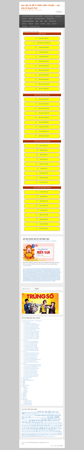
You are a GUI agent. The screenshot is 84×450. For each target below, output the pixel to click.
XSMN (41, 21)
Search (36, 288)
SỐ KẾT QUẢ (24, 26)
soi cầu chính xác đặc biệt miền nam (30, 358)
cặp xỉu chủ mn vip (43, 164)
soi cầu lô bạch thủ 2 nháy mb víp (30, 323)
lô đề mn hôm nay (31, 280)
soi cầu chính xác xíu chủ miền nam (30, 355)
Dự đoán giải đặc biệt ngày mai (29, 415)
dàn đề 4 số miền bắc (44, 70)
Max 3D (25, 389)
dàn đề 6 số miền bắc (44, 75)
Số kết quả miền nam (28, 402)
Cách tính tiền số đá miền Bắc (32, 275)
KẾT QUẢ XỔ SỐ (52, 21)
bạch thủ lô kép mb (43, 52)
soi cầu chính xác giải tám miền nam (30, 356)
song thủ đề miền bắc (44, 65)
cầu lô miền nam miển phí (55, 277)
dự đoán (50, 414)
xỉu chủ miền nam (44, 145)
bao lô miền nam (44, 159)
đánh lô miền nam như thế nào (47, 279)
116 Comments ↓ (54, 240)
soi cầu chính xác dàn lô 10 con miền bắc (31, 337)
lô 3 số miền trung (44, 228)
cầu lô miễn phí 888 (26, 278)
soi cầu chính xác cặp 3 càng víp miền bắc (31, 331)
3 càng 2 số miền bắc (44, 126)
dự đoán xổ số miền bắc (39, 420)
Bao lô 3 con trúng (56, 270)
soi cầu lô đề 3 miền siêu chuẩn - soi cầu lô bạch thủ (40, 240)
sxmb (58, 431)
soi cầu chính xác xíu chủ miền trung (30, 367)
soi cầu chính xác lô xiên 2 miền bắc (30, 346)
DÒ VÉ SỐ (43, 23)
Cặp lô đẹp (50, 275)
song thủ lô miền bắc (44, 47)
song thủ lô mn (43, 168)
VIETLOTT (24, 23)
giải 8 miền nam (43, 154)
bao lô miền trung (44, 205)
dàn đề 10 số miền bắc (44, 84)
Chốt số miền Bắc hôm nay (40, 413)
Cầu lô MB (32, 277)
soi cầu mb (38, 430)
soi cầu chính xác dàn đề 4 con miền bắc (31, 332)
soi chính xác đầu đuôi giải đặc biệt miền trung (32, 365)
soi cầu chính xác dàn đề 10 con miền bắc (31, 336)
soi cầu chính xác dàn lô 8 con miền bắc (31, 350)
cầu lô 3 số (56, 276)
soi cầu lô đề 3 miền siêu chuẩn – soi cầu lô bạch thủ (40, 6)
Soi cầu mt (31, 18)
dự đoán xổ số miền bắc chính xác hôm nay (41, 421)
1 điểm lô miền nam (36, 268)
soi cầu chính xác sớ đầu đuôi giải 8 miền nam (32, 359)
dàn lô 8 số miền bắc (44, 103)
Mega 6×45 (26, 387)
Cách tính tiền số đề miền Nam (43, 275)
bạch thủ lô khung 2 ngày (34, 26)
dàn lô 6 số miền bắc (44, 99)
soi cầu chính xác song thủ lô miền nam (31, 354)
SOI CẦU (37, 23)
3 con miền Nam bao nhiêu (29, 269)
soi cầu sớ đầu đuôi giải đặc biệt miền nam (31, 353)
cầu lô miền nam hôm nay (46, 277)
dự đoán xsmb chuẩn (28, 419)
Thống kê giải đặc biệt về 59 (46, 433)
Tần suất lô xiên (54, 433)
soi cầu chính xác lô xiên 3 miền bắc (30, 345)
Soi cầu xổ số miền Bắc (33, 431)
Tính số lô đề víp (50, 18)
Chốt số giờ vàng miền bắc (29, 412)
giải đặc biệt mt (43, 196)
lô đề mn (26, 280)
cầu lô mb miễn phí (38, 277)
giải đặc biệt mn (44, 150)
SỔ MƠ (48, 23)
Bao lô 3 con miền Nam (35, 270)
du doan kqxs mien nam (31, 279)
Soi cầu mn (24, 18)
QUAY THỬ (54, 23)
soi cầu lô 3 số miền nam (46, 280)
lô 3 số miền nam (44, 182)
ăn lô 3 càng (37, 269)
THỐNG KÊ (30, 23)
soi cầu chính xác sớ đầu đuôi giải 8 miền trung (32, 364)
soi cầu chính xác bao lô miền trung (30, 373)
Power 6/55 (26, 391)
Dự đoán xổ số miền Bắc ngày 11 (48, 422)
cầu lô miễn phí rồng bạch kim (35, 278)
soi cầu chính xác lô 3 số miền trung (30, 372)
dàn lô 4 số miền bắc (44, 88)
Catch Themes (60, 445)
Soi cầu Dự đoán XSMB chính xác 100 (42, 428)
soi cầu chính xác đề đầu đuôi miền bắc (31, 349)
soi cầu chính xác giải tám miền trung (30, 371)
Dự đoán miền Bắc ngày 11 (42, 417)
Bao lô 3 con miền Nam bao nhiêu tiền (46, 270)
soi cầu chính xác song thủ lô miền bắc (31, 342)
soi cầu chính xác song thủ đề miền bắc (31, 341)
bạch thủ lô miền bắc (44, 38)
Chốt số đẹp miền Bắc (31, 414)
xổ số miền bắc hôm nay (34, 436)
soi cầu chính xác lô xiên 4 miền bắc (30, 344)
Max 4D (25, 390)
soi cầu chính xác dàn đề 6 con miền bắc (31, 333)
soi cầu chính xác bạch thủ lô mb (30, 329)
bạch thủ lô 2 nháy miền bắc (43, 42)
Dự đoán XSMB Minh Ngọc (51, 419)
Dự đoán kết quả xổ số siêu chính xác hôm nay (41, 416)
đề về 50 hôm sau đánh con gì (48, 436)
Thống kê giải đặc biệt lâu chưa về (35, 433)
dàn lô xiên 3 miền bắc (44, 113)
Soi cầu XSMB (49, 430)
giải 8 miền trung (44, 201)
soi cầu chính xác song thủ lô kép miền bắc (32, 324)
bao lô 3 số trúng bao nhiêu (51, 272)
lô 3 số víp (54, 279)
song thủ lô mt (44, 210)
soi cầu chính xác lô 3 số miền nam (36, 239)
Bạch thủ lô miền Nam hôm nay (44, 269)
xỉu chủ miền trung (43, 191)
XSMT (46, 21)
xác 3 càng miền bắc (44, 122)
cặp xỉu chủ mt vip (44, 214)
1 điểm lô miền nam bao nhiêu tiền (46, 268)
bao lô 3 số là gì (43, 272)
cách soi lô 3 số (47, 274)
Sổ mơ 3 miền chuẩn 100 (40, 18)
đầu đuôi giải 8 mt (44, 219)
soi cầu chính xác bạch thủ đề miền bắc (31, 327)
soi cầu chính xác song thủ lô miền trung (31, 368)
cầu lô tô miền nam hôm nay (46, 278)
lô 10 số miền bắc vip (44, 131)
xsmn (53, 434)
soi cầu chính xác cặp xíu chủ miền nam (31, 362)
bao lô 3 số (39, 272)
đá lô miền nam (38, 279)
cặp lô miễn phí (43, 276)
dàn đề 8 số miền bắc (44, 79)
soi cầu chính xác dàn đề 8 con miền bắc (31, 334)
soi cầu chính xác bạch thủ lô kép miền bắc (32, 328)
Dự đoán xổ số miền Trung (40, 425)
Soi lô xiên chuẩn (44, 431)
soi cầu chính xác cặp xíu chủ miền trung (31, 374)
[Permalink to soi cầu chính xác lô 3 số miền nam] (38, 260)
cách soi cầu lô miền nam (28, 274)
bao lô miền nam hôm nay (43, 273)
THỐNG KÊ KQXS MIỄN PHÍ (27, 21)
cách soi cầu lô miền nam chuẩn (39, 274)
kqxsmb (29, 427)
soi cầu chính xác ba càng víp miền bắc (31, 325)
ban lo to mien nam (54, 269)
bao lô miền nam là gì (51, 273)
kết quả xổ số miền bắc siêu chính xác (42, 427)
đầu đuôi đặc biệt (44, 177)
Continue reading (27, 265)
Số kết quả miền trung (28, 403)
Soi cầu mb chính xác (49, 16)
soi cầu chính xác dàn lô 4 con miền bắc (31, 338)
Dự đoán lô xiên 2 (34, 417)
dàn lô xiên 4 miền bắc (44, 117)
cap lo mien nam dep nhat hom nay (34, 276)
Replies (53, 280)
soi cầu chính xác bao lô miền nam (30, 360)
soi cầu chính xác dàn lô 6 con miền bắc (31, 347)
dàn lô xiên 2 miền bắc (44, 108)
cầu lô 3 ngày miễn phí (50, 276)
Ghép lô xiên (52, 425)
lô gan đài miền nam (38, 280)
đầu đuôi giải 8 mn (44, 173)
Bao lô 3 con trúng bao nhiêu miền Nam (30, 272)
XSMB (36, 21)
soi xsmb (52, 431)
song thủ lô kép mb (43, 56)
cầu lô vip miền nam (54, 278)
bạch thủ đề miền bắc (44, 61)
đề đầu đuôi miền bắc (44, 136)
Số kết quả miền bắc (27, 400)
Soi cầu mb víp (58, 16)
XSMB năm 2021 (46, 434)
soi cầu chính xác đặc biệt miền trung (30, 376)
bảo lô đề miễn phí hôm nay (33, 273)
